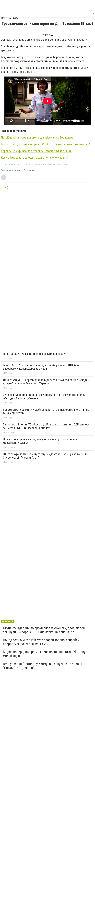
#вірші (34, 170)
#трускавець (17, 170)
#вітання (27, 170)
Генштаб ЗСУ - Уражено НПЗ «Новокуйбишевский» (34, 354)
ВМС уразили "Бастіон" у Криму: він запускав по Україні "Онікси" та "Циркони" (42, 666)
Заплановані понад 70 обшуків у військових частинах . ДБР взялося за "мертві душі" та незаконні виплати (46, 426)
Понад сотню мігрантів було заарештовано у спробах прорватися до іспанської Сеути (41, 642)
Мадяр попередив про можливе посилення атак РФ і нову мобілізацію (44, 654)
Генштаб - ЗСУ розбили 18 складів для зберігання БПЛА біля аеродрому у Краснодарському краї (41, 366)
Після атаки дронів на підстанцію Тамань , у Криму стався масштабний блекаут (40, 440)
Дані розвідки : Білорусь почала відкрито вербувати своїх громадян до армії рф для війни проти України (46, 381)
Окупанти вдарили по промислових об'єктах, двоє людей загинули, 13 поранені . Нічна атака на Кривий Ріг (44, 630)
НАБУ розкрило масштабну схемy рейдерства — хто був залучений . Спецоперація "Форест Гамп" (45, 455)
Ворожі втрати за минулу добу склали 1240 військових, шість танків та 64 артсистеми (46, 411)
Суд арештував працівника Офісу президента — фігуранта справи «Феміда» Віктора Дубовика (44, 396)
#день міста (6, 170)
